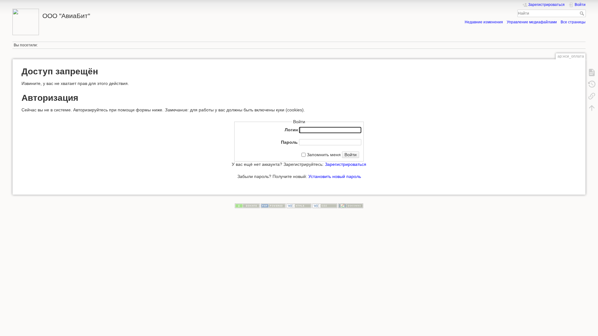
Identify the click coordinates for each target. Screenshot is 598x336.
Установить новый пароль (334, 176)
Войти (350, 154)
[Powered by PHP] (273, 205)
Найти (583, 13)
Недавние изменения (484, 22)
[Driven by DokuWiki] (350, 205)
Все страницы (573, 22)
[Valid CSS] (324, 205)
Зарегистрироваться (345, 164)
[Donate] (247, 205)
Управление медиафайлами (532, 22)
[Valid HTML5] (299, 205)
